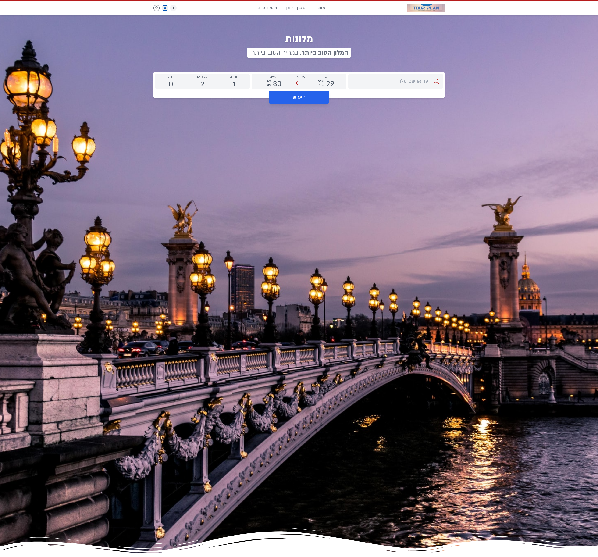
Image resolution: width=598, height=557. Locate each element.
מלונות (321, 8)
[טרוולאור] (426, 8)
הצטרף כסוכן (296, 8)
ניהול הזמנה (267, 8)
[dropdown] (156, 8)
